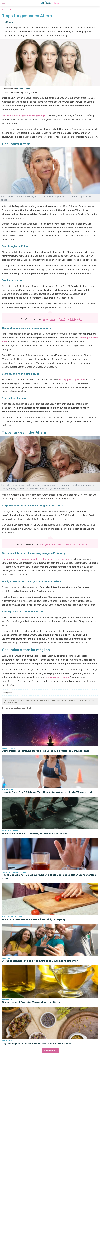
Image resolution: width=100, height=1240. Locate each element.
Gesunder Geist (9, 748)
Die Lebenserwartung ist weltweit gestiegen (24, 115)
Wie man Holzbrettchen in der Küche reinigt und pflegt (34, 919)
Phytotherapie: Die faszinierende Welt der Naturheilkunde (36, 1043)
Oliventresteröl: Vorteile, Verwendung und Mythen (32, 1002)
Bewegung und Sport (11, 831)
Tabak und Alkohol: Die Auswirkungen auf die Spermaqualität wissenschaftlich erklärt (49, 876)
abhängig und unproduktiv (71, 379)
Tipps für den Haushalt (12, 917)
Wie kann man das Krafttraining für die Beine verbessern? (36, 833)
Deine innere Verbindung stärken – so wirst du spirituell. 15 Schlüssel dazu (46, 750)
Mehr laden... (50, 1050)
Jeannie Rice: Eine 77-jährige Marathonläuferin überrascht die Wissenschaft (47, 792)
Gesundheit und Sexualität (14, 872)
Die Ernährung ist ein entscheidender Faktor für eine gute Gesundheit (36, 559)
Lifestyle (6, 958)
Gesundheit (6, 10)
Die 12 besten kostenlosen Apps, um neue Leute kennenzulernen (40, 960)
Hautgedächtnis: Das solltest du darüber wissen (64, 544)
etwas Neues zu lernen (57, 677)
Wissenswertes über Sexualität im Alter (62, 319)
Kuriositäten (8, 789)
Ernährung (7, 999)
